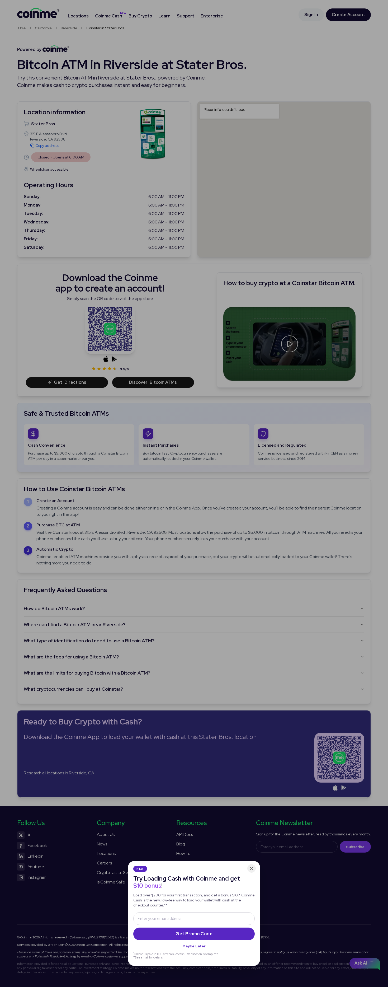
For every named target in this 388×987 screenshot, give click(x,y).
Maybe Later (194, 946)
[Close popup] (251, 868)
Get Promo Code (194, 934)
